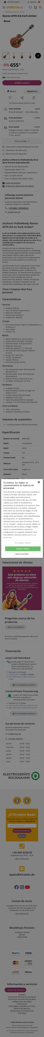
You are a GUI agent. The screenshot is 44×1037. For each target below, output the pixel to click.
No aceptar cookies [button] (23, 543)
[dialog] (22, 518)
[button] (22, 554)
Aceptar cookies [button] (22, 549)
